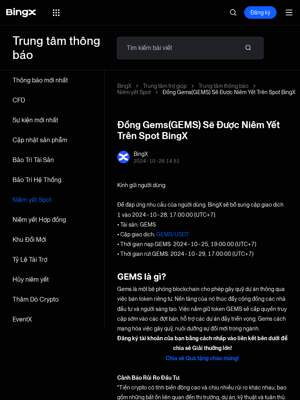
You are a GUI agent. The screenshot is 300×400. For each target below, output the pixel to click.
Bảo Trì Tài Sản (33, 160)
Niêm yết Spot (32, 200)
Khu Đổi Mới (29, 239)
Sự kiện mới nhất (35, 120)
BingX (124, 86)
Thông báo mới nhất (40, 80)
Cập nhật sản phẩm (39, 140)
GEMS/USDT (172, 234)
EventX (22, 319)
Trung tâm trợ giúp (165, 86)
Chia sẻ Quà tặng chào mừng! (202, 358)
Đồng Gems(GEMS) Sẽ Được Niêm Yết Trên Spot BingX (228, 92)
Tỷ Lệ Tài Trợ (29, 259)
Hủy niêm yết (30, 279)
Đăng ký (260, 12)
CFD (18, 100)
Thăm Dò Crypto (35, 299)
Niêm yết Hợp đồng (39, 219)
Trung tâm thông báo (223, 86)
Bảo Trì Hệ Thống (36, 180)
